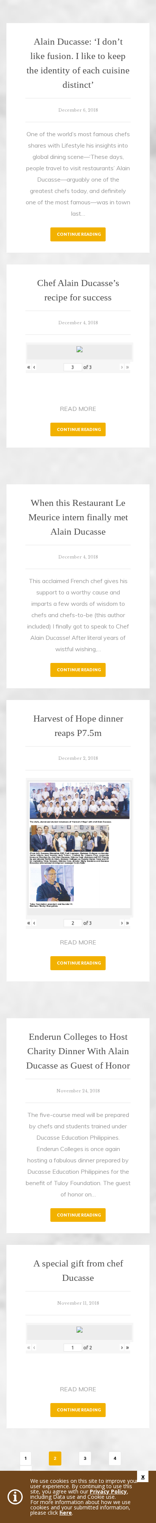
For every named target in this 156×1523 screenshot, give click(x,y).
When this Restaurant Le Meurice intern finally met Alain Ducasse (78, 517)
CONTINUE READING (79, 234)
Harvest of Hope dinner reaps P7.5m (78, 725)
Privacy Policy (108, 1491)
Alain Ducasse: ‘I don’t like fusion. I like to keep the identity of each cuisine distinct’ (78, 63)
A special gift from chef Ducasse (78, 1270)
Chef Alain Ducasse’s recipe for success (78, 290)
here (65, 1512)
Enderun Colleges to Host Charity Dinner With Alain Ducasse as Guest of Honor (78, 1050)
